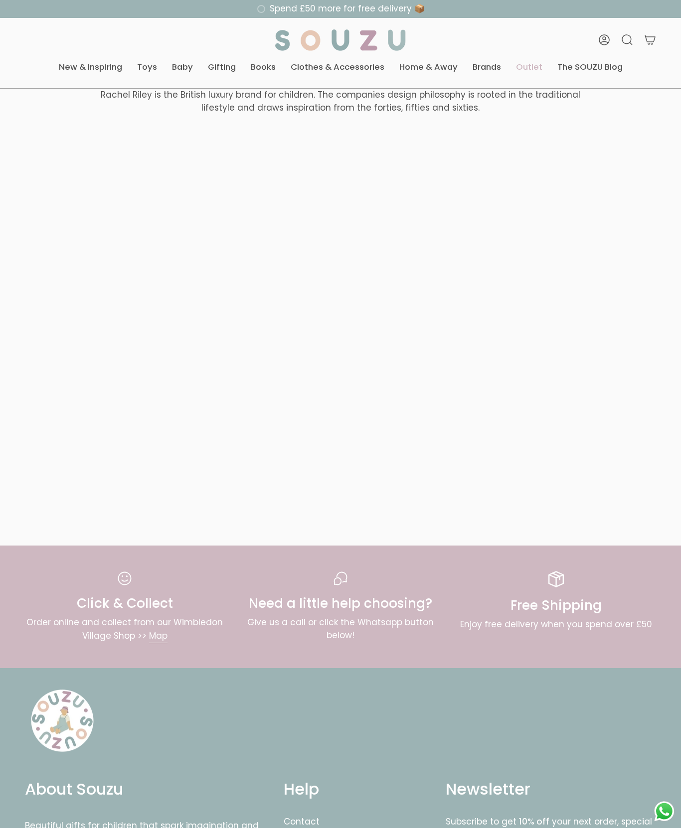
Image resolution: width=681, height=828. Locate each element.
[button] (90, 68)
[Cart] (650, 39)
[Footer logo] (62, 721)
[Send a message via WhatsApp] (664, 811)
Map (158, 636)
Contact (302, 822)
